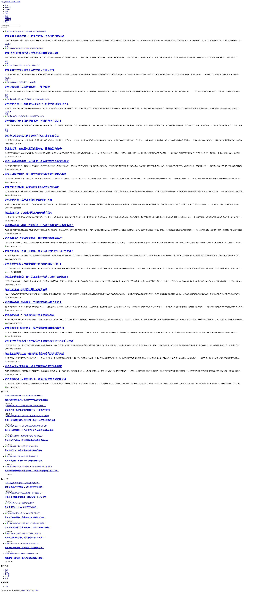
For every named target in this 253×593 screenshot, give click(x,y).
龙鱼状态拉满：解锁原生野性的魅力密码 (26, 289)
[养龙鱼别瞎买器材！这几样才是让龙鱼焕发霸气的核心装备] (26, 426)
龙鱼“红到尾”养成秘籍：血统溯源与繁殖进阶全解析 (32, 53)
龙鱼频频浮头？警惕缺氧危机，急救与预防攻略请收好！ (34, 238)
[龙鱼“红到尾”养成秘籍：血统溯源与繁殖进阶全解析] (24, 48)
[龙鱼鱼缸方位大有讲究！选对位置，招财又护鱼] (22, 65)
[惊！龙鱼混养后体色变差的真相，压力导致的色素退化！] (25, 523)
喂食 (6, 11)
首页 (6, 5)
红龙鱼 (7, 576)
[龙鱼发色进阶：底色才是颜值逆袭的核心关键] (21, 446)
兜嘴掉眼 (8, 18)
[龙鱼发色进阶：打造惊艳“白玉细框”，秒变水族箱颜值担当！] (27, 99)
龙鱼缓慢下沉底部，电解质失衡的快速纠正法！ (24, 558)
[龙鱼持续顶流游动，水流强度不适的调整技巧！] (22, 543)
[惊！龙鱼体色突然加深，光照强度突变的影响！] (22, 483)
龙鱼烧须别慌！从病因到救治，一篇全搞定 (27, 87)
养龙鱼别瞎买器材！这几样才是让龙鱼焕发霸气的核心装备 (35, 174)
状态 (6, 16)
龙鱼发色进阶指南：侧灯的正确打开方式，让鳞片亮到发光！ (37, 276)
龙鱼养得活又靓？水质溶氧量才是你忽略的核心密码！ (33, 264)
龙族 (6, 586)
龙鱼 (6, 578)
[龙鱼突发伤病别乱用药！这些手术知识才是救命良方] (24, 396)
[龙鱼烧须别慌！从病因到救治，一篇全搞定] (20, 82)
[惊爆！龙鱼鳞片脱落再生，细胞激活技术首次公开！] (24, 493)
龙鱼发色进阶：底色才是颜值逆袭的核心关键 (28, 200)
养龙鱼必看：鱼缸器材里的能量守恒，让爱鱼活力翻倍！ (34, 148)
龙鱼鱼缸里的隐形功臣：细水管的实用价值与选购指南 (33, 366)
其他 (6, 22)
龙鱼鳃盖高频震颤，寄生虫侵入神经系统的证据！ (25, 517)
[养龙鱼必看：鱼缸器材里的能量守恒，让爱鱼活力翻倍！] (25, 406)
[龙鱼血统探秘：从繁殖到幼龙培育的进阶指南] (21, 456)
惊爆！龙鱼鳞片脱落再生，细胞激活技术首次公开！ (26, 497)
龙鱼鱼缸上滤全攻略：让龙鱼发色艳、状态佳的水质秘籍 (34, 36)
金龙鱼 (7, 574)
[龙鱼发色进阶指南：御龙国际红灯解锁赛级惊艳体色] (24, 436)
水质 (6, 572)
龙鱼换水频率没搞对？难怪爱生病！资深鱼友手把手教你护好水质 (39, 340)
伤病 (6, 14)
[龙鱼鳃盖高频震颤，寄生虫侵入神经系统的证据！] (23, 513)
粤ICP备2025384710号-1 (30, 590)
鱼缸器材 (8, 20)
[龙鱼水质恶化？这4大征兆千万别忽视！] (19, 503)
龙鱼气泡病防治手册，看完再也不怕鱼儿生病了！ (25, 538)
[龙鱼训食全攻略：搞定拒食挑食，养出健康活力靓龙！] (24, 116)
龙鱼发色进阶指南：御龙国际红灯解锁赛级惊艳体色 (32, 187)
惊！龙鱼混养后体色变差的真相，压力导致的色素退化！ (28, 527)
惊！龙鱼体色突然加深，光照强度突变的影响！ (24, 487)
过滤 (6, 570)
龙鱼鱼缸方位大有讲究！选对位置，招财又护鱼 (30, 70)
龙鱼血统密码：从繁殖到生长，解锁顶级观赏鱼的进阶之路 (35, 379)
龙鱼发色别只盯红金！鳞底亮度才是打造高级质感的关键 (34, 353)
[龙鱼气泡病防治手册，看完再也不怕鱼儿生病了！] (23, 533)
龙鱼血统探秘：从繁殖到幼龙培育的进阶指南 (28, 212)
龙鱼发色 (8, 9)
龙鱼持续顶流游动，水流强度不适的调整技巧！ (24, 548)
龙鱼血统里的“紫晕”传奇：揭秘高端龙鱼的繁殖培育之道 (34, 328)
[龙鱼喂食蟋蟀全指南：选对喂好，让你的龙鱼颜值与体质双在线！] (28, 466)
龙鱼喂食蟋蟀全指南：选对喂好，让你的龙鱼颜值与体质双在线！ (39, 225)
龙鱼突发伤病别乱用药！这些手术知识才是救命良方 (32, 135)
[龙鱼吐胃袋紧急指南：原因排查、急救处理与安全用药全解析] (27, 416)
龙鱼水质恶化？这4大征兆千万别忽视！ (21, 507)
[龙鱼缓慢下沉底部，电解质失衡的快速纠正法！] (22, 553)
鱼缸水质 (8, 7)
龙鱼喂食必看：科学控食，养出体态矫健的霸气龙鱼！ (33, 302)
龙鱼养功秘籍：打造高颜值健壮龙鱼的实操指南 (30, 315)
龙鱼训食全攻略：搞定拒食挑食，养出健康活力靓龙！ (33, 121)
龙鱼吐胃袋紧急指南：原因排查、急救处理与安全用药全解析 (37, 161)
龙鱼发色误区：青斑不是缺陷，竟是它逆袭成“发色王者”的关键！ (39, 251)
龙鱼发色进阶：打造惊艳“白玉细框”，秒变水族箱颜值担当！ (37, 104)
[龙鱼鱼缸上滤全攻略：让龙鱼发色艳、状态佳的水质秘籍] (25, 31)
